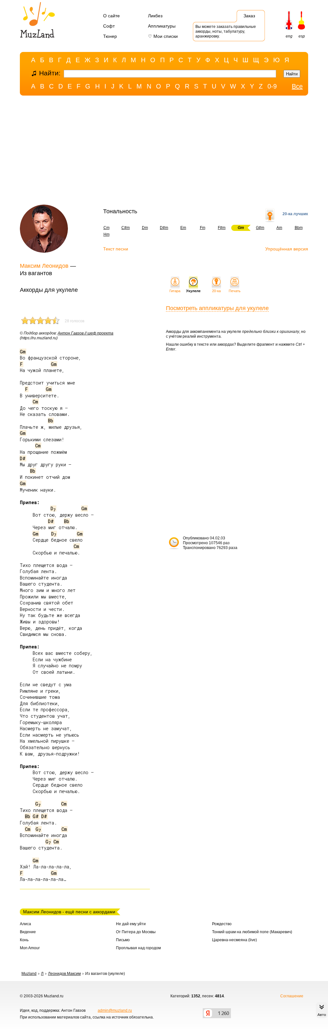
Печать (235, 291)
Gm (23, 352)
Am (279, 227)
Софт (109, 26)
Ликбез (155, 15)
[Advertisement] (164, 152)
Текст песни (115, 248)
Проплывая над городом (138, 948)
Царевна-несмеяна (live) (234, 940)
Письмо (123, 940)
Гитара (174, 291)
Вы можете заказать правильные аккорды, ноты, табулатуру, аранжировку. (225, 31)
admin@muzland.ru (115, 1010)
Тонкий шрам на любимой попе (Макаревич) (252, 932)
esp (302, 36)
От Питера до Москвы (136, 932)
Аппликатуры (162, 26)
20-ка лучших (295, 214)
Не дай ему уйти (131, 924)
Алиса (25, 924)
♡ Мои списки (163, 36)
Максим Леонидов (44, 266)
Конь (24, 940)
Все (297, 86)
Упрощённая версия (286, 248)
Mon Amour (30, 948)
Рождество (222, 924)
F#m (222, 227)
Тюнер (110, 36)
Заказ (249, 15)
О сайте (111, 15)
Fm (202, 227)
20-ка (216, 291)
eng (289, 36)
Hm (106, 234)
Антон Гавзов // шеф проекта (85, 333)
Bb (50, 421)
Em (183, 227)
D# (23, 458)
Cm (106, 227)
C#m (125, 227)
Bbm (299, 227)
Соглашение (291, 996)
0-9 (272, 86)
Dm (145, 227)
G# (36, 816)
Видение (28, 932)
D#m (164, 227)
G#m (260, 227)
